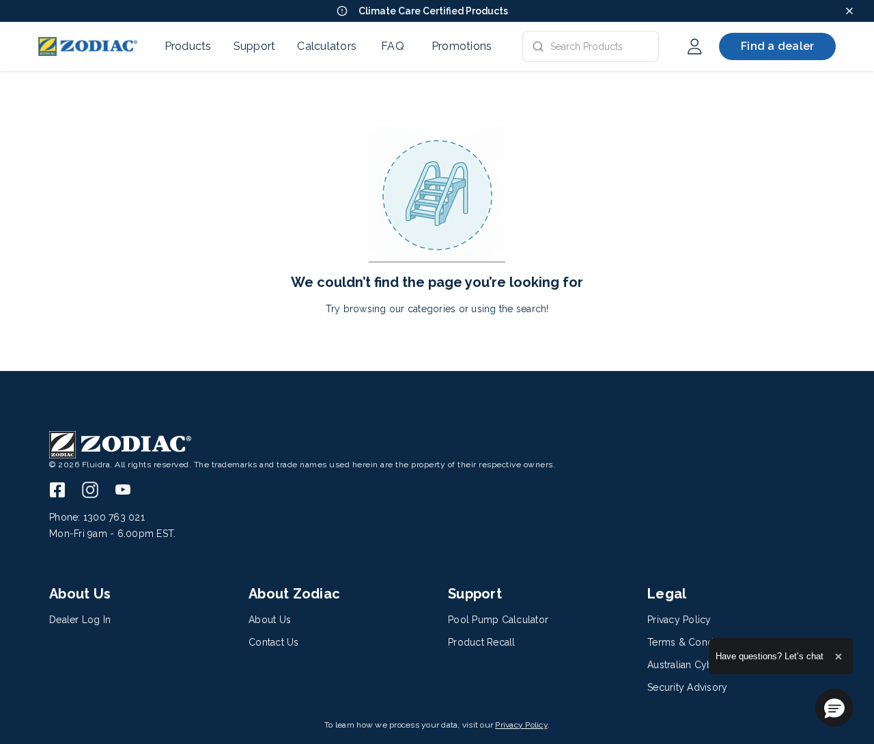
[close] (849, 11)
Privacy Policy (521, 725)
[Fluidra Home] (87, 46)
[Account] (694, 46)
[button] (834, 708)
